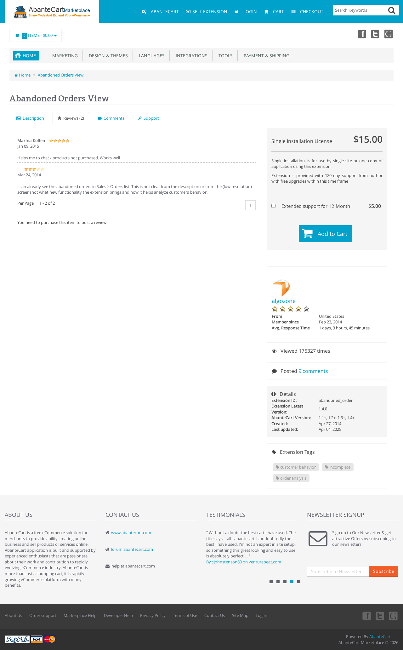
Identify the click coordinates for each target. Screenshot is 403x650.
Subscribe (383, 571)
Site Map (240, 615)
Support (150, 118)
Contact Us (214, 615)
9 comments (313, 371)
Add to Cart (332, 233)
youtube (389, 33)
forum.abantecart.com (132, 549)
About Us (13, 615)
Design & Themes (107, 56)
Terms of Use (185, 615)
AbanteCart (380, 636)
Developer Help (118, 615)
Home (29, 56)
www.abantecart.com (131, 532)
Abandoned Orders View (60, 75)
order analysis (292, 478)
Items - (38, 35)
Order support (42, 615)
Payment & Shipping (265, 56)
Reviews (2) (72, 118)
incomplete (339, 467)
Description (32, 118)
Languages (150, 56)
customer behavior (297, 467)
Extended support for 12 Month (330, 205)
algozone (284, 301)
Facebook (361, 33)
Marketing (64, 56)
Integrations (190, 56)
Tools (224, 56)
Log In (261, 615)
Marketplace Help (80, 615)
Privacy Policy (153, 615)
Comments (113, 118)
